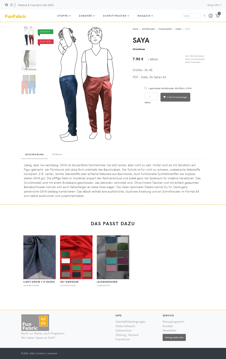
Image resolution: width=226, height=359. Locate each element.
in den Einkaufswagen (177, 97)
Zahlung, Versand (127, 335)
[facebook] (6, 5)
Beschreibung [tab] (34, 154)
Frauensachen (165, 28)
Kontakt (168, 326)
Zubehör (85, 15)
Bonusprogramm (173, 321)
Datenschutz (123, 330)
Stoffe (62, 15)
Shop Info (213, 5)
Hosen (178, 28)
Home (135, 28)
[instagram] (11, 5)
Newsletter (170, 330)
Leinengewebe (107, 281)
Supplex (190, 174)
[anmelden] (211, 16)
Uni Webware (69, 281)
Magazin (143, 15)
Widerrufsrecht (125, 326)
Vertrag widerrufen (174, 337)
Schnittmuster (114, 15)
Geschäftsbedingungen (130, 321)
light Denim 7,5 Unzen (39, 281)
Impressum (122, 339)
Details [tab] (57, 154)
